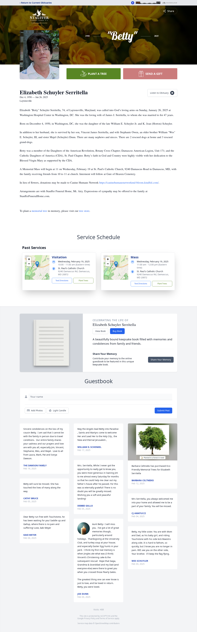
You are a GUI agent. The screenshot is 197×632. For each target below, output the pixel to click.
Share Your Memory (161, 359)
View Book (100, 331)
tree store (84, 211)
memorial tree (39, 211)
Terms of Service (107, 618)
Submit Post (163, 410)
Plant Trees (83, 280)
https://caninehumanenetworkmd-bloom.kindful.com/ (128, 182)
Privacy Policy (90, 618)
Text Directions (62, 280)
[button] (37, 264)
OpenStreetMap (102, 623)
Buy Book (117, 331)
